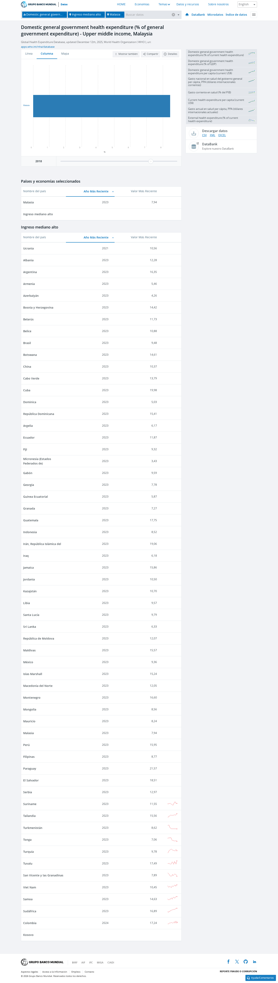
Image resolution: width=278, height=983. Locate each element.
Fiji (25, 449)
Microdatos (215, 15)
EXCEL (222, 135)
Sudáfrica (29, 911)
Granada (29, 508)
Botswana (30, 355)
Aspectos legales (29, 972)
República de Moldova (38, 638)
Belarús (28, 319)
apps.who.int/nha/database (38, 46)
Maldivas (29, 650)
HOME (121, 4)
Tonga (27, 840)
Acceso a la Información (54, 972)
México (28, 662)
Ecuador (29, 437)
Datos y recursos (187, 4)
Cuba (26, 390)
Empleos (75, 972)
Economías (142, 4)
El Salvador (31, 780)
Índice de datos (236, 15)
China (27, 366)
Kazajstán (30, 591)
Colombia (29, 923)
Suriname (29, 804)
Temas (163, 4)
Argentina (30, 272)
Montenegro (31, 697)
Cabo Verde (31, 378)
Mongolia (29, 709)
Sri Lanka (29, 627)
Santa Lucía (31, 615)
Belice (27, 331)
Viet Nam (29, 887)
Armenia (29, 284)
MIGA (100, 962)
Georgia (28, 485)
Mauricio (29, 721)
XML (212, 135)
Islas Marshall (32, 674)
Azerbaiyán (31, 296)
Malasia (28, 202)
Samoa (28, 899)
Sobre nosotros (218, 4)
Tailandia (29, 816)
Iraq (26, 556)
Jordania (29, 579)
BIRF (74, 962)
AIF (83, 962)
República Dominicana (38, 414)
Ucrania (28, 248)
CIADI (110, 962)
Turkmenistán (32, 828)
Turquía (28, 852)
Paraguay (29, 768)
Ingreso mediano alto (38, 214)
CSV (204, 135)
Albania (28, 260)
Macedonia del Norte (38, 686)
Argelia (28, 426)
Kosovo (28, 935)
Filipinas (29, 757)
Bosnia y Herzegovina (38, 307)
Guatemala (30, 520)
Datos (64, 4)
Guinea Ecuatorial (35, 497)
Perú (26, 745)
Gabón (27, 473)
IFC (91, 962)
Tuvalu (27, 863)
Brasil (27, 343)
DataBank (198, 15)
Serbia (27, 792)
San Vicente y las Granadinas (43, 875)
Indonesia (30, 532)
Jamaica (28, 567)
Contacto (89, 972)
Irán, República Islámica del (42, 544)
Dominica (29, 402)
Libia (26, 603)
